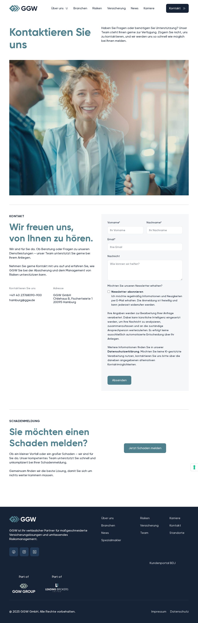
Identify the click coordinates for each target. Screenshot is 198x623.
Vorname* (114, 222)
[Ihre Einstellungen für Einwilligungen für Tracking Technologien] (194, 467)
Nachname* (154, 222)
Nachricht (114, 256)
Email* (111, 239)
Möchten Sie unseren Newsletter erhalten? (135, 285)
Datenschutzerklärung (123, 351)
